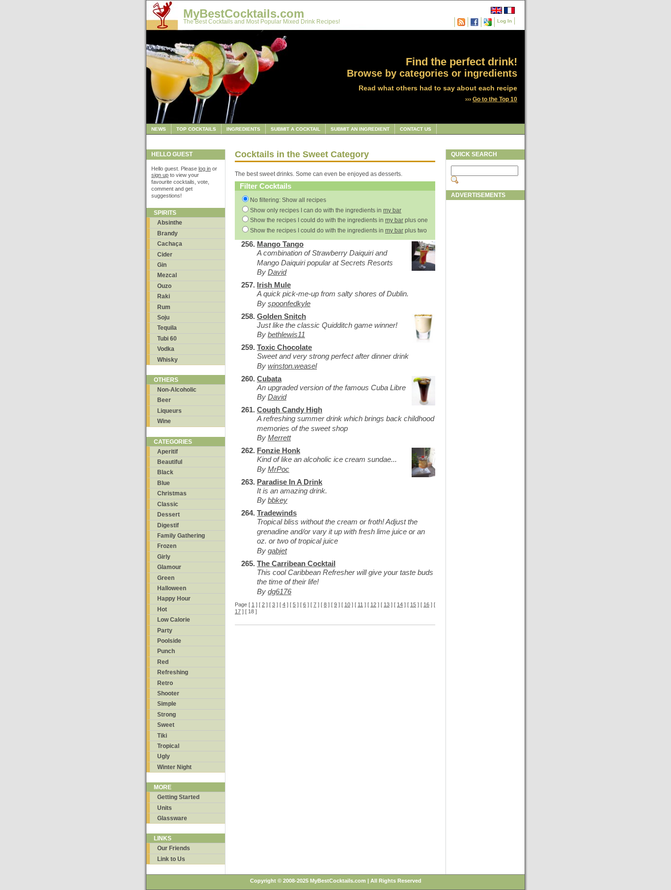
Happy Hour (174, 598)
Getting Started (178, 797)
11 (360, 604)
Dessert (168, 514)
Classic (167, 504)
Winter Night (174, 767)
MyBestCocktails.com (243, 13)
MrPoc (278, 469)
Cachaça (169, 243)
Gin (162, 264)
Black (165, 472)
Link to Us (171, 859)
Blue (163, 483)
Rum (163, 307)
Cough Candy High (289, 409)
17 (238, 611)
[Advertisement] (485, 352)
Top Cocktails (196, 129)
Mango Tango (280, 244)
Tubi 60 (167, 338)
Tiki (162, 735)
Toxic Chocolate (284, 347)
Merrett (279, 437)
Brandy (167, 233)
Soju (163, 317)
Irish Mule (274, 285)
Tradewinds (277, 513)
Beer (164, 400)
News (158, 129)
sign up (159, 175)
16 (426, 604)
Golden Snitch (281, 316)
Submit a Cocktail (295, 129)
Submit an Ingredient (360, 129)
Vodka (165, 348)
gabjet (277, 550)
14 (400, 604)
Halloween (171, 588)
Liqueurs (169, 410)
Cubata (269, 378)
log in (204, 169)
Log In (504, 21)
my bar (392, 210)
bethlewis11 (286, 334)
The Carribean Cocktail (296, 563)
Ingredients (243, 129)
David (277, 272)
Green (165, 577)
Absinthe (169, 222)
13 (387, 604)
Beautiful (169, 462)
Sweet (165, 724)
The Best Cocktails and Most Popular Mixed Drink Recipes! (261, 21)
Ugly (163, 756)
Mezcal (167, 275)
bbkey (277, 500)
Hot (162, 609)
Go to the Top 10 (495, 99)
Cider (164, 254)
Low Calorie (173, 619)
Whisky (167, 359)
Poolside (169, 640)
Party (164, 630)
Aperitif (167, 451)
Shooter (168, 693)
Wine (164, 421)
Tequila (167, 327)
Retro (165, 683)
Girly (163, 556)
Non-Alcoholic (176, 389)
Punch (166, 651)
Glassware (172, 818)
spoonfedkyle (289, 303)
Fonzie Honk (278, 450)
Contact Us (415, 129)
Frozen (166, 546)
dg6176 (279, 591)
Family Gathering (181, 535)
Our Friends (173, 848)
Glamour (169, 567)
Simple (166, 703)
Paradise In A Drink (289, 482)
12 (373, 604)
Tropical (168, 746)
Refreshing (172, 672)
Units (164, 807)
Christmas (172, 493)
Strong (166, 714)
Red (162, 662)
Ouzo (164, 286)
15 (413, 604)
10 (347, 604)
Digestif (168, 525)
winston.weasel (292, 366)
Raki (163, 296)
